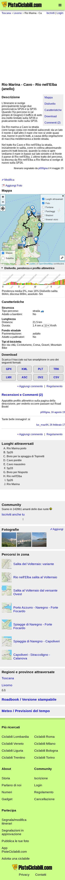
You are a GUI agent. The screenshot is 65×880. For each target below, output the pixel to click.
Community (43, 769)
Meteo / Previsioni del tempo (26, 711)
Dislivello (50, 103)
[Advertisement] (32, 48)
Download (50, 116)
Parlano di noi (11, 785)
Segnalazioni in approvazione (13, 832)
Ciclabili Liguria (12, 750)
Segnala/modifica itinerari (14, 821)
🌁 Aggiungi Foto (12, 185)
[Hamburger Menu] (60, 5)
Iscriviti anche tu (13, 514)
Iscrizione (41, 778)
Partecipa (9, 810)
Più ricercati (11, 727)
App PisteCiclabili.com (14, 849)
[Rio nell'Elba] (24, 539)
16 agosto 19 (58, 412)
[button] (40, 226)
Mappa (48, 97)
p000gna (43, 168)
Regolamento (54, 386)
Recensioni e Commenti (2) (22, 394)
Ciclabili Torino (44, 757)
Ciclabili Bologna (46, 750)
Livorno (18, 13)
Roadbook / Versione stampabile (29, 699)
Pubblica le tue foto (15, 841)
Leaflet (31, 263)
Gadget (7, 799)
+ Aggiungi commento (30, 386)
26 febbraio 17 (57, 424)
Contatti (40, 874)
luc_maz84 (42, 424)
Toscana (6, 13)
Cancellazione (44, 799)
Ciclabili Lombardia (15, 736)
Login (38, 785)
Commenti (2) (52, 122)
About (6, 769)
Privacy (24, 874)
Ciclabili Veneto (13, 743)
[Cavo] (39, 539)
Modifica (9, 179)
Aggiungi (58, 529)
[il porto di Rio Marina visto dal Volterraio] (9, 539)
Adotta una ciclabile (16, 858)
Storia (6, 778)
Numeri (7, 792)
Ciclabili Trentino (13, 757)
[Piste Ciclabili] (21, 7)
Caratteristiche (53, 110)
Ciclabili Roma (44, 736)
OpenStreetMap (46, 263)
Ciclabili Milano (45, 743)
